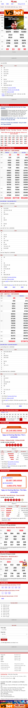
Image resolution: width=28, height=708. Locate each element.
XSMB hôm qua (6, 605)
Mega (9, 466)
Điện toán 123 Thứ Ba (10, 590)
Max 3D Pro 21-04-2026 (6, 558)
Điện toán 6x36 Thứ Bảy (11, 584)
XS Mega (2, 440)
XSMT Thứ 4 (7, 293)
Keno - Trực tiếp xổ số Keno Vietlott (9, 410)
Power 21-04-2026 (20, 495)
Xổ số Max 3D (4, 523)
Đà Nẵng (9, 295)
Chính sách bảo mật (14, 676)
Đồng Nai (7, 152)
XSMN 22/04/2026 (15, 150)
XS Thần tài (2, 596)
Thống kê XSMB (10, 91)
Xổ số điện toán (4, 582)
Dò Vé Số (14, 625)
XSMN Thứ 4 (7, 150)
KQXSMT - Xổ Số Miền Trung (8, 291)
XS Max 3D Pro (4, 556)
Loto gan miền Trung (12, 396)
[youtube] (14, 678)
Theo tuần (8, 130)
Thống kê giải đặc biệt (5, 667)
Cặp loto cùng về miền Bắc (13, 89)
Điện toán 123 (3, 590)
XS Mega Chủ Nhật (10, 440)
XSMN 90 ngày (6, 613)
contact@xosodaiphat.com (8, 696)
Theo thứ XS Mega (12, 463)
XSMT (12, 3)
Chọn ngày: (3, 627)
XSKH (20, 406)
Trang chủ (3, 654)
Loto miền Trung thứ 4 (12, 344)
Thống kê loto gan (4, 663)
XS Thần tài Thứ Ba (9, 596)
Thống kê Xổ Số (21, 3)
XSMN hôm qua (6, 610)
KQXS (3, 94)
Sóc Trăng (24, 152)
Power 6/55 (2, 495)
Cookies (21, 676)
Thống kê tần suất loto (19, 663)
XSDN (5, 287)
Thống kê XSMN (10, 279)
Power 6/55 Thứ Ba (11, 495)
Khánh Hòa (22, 295)
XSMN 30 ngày (6, 611)
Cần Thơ (15, 152)
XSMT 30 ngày (17, 659)
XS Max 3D (3, 527)
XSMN (7, 3)
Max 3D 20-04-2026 (20, 527)
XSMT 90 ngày (6, 616)
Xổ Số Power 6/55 (5, 470)
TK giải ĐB (3, 130)
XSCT (14, 287)
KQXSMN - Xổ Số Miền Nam (7, 148)
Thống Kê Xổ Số (5, 105)
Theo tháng (13, 130)
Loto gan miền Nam (12, 277)
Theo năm (19, 130)
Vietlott (2, 661)
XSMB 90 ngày (6, 608)
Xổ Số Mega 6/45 (5, 422)
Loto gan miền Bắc (12, 87)
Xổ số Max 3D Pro (5, 552)
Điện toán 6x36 (3, 584)
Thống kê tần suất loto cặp (19, 665)
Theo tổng (25, 130)
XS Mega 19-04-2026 (19, 440)
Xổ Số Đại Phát (4, 674)
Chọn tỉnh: (3, 632)
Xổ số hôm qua (17, 654)
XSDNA (8, 406)
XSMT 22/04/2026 (15, 293)
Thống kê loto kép (4, 668)
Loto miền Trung (3, 344)
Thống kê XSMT (10, 398)
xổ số (11, 285)
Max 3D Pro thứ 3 (13, 556)
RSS (25, 676)
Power (9, 518)
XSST (22, 287)
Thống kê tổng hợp (5, 665)
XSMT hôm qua (6, 614)
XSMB (2, 3)
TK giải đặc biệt (4, 128)
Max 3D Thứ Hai (11, 527)
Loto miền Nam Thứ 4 (11, 201)
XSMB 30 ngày (6, 606)
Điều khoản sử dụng (5, 676)
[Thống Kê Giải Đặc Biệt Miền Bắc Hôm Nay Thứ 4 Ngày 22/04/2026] (4, 113)
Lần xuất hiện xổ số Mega (13, 461)
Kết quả (4, 639)
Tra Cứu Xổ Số (14, 603)
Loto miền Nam (3, 201)
